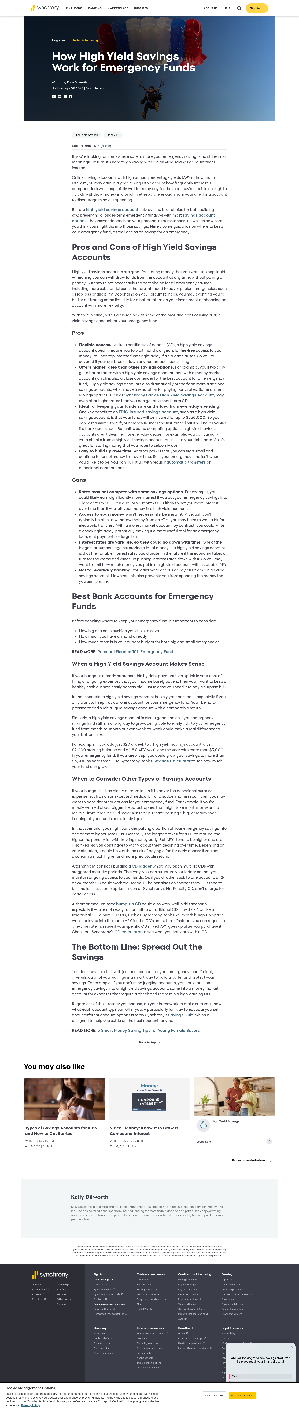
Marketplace (101, 1333)
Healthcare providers (189, 1343)
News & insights (41, 1289)
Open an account (231, 1284)
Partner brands (102, 1343)
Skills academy (65, 1299)
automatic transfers (186, 462)
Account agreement (233, 1308)
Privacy (226, 1338)
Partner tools (144, 1352)
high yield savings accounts (113, 209)
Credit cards (100, 1284)
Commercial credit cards (150, 1347)
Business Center (103, 1308)
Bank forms (228, 1299)
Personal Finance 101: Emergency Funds (136, 652)
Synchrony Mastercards (107, 1294)
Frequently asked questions (152, 1299)
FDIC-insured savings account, (149, 412)
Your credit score (187, 1303)
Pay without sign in (188, 1284)
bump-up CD (128, 904)
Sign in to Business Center (151, 1333)
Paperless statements (190, 1299)
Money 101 (113, 135)
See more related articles (249, 1160)
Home (181, 1333)
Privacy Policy (30, 1405)
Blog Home (59, 40)
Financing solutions (147, 1343)
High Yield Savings (86, 135)
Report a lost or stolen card (193, 1313)
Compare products (232, 1289)
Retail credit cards (188, 1294)
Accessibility (228, 1333)
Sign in (225, 1279)
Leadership (63, 1284)
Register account (187, 1289)
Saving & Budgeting (85, 40)
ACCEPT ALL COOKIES (242, 1395)
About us (37, 1284)
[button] (260, 1376)
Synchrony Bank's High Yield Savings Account (169, 395)
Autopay (182, 1318)
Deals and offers (103, 1338)
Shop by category (103, 1352)
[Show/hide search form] (239, 8)
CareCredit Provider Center (109, 1313)
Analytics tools (145, 1357)
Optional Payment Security (193, 1308)
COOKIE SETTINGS (214, 1395)
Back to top (147, 1042)
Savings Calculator (172, 761)
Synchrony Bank (102, 1289)
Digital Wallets (144, 1308)
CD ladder (142, 866)
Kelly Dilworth (77, 82)
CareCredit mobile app (190, 1338)
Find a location (102, 1347)
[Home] (45, 8)
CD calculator (128, 932)
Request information (148, 1367)
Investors (37, 1299)
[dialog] (261, 1374)
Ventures (61, 1294)
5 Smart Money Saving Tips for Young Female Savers (149, 1030)
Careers (36, 1294)
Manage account (187, 1279)
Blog (139, 1303)
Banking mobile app (147, 1289)
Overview (142, 1338)
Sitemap (61, 1303)
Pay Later (99, 1299)
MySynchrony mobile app (150, 1294)
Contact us (143, 1279)
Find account (144, 1284)
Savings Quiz (180, 1015)
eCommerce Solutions (149, 1362)
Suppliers (62, 1289)
